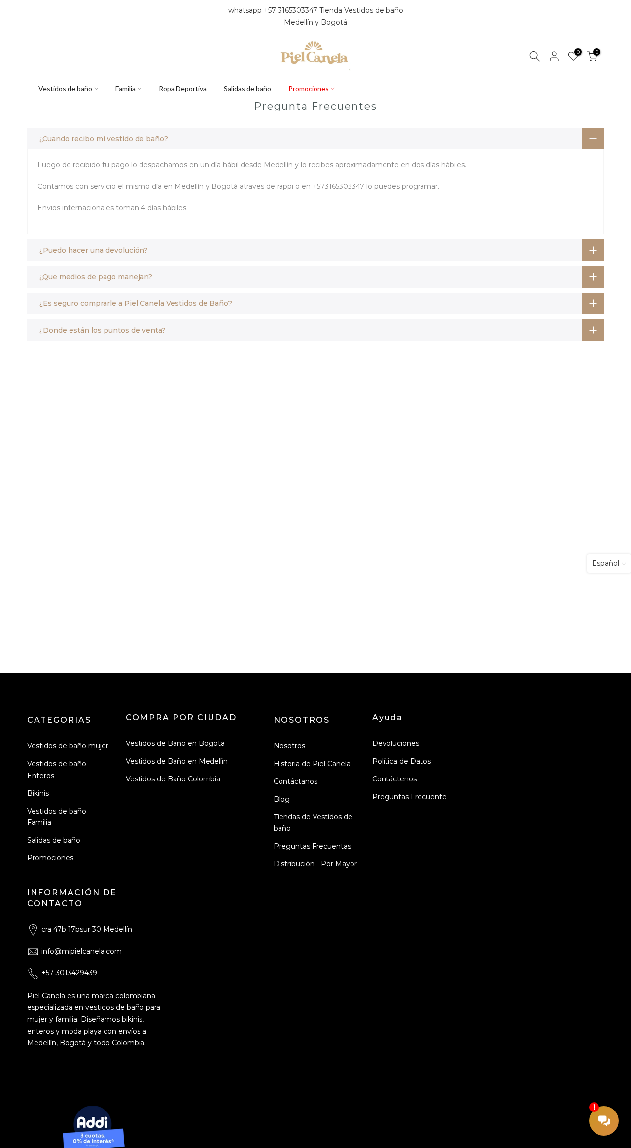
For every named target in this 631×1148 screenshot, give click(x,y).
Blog (282, 799)
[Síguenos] (67, 17)
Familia (125, 88)
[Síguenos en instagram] (51, 17)
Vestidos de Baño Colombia (173, 779)
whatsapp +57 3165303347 (273, 10)
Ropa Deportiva (183, 88)
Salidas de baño (247, 88)
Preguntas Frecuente (409, 796)
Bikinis (38, 793)
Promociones (308, 88)
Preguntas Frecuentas (312, 846)
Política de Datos (401, 761)
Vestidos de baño (65, 88)
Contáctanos (295, 781)
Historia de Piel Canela (312, 763)
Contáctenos (394, 779)
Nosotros (289, 745)
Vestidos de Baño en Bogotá (175, 743)
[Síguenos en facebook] (34, 17)
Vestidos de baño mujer (67, 745)
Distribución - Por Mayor (315, 863)
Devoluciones (395, 743)
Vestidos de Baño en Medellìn (177, 761)
